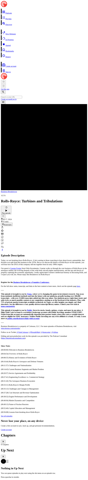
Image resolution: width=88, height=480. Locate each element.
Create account (6, 99)
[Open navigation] (3, 102)
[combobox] (11, 97)
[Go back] (3, 82)
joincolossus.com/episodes (10, 328)
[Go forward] (3, 86)
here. (78, 286)
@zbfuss (54, 332)
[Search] (3, 92)
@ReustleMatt (34, 332)
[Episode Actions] (3, 216)
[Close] (3, 442)
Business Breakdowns (9, 192)
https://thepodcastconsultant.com (13, 338)
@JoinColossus (22, 332)
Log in (14, 99)
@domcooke (45, 332)
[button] (44, 11)
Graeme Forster (15, 268)
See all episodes (6, 416)
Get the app (5, 89)
